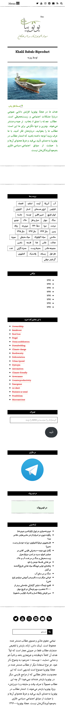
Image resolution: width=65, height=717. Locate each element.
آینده (38, 204)
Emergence (17, 384)
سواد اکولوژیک (40, 237)
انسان (28, 209)
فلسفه (28, 243)
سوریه (13, 237)
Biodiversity (17, 353)
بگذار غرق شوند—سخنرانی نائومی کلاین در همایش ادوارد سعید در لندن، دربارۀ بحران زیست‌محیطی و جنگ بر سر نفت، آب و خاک (34, 554)
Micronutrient (18, 400)
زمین (54, 231)
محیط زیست (36, 248)
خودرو (16, 220)
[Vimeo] (49, 3)
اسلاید (30, 204)
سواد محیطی (25, 237)
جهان (45, 220)
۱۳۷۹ (49, 280)
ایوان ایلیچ (52, 215)
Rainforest (17, 330)
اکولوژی (19, 209)
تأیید (51, 432)
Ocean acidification (21, 342)
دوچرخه (25, 226)
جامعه (19, 215)
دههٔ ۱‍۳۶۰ (36, 226)
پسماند (43, 254)
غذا (36, 243)
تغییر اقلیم (39, 215)
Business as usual (20, 392)
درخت (53, 226)
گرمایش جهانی (50, 259)
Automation (17, 369)
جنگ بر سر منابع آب (43, 574)
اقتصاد (20, 204)
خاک (25, 220)
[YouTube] (41, 3)
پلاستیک (32, 254)
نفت (11, 248)
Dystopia (16, 365)
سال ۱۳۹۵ (20, 231)
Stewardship (18, 326)
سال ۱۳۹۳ (44, 231)
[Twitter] (37, 3)
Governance (17, 376)
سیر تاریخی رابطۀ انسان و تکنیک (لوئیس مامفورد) (32, 593)
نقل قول (53, 254)
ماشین (19, 243)
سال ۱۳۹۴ (32, 231)
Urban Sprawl (18, 361)
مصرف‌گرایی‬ (21, 248)
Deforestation (18, 357)
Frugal (15, 338)
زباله (16, 226)
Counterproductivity (21, 380)
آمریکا (46, 204)
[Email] (53, 3)
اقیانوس (53, 209)
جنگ (54, 220)
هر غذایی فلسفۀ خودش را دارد (39, 562)
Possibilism (17, 396)
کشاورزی (21, 254)
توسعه (28, 215)
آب (54, 204)
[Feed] (57, 3)
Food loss (16, 334)
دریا (45, 226)
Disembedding (18, 346)
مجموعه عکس (50, 248)
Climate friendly (19, 373)
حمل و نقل (35, 220)
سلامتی (53, 237)
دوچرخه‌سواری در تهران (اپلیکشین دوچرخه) (34, 531)
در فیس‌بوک (32, 493)
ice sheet (16, 388)
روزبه (30, 58)
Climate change (19, 349)
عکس (44, 243)
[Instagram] (45, 3)
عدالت (53, 243)
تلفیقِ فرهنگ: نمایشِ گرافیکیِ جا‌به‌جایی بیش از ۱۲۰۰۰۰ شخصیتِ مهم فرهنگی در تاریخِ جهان (32, 587)
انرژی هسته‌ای (40, 209)
